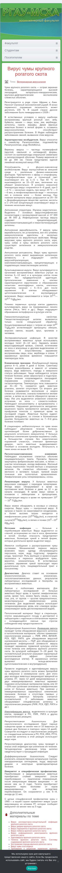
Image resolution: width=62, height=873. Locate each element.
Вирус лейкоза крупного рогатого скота (28, 831)
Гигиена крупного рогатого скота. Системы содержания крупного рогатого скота (34, 841)
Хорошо (32, 868)
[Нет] (58, 861)
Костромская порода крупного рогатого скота (31, 844)
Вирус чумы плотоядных (22, 846)
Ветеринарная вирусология (31, 81)
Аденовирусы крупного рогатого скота (28, 837)
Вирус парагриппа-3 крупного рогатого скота (31, 829)
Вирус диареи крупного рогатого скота (28, 826)
